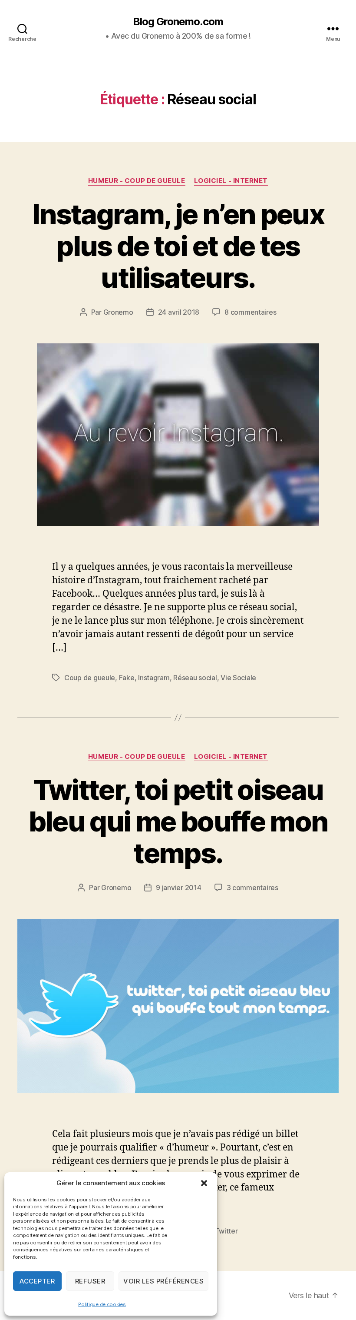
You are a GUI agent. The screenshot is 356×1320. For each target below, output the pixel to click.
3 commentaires (252, 887)
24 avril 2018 (179, 312)
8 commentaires (250, 312)
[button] (204, 1183)
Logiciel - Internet (231, 181)
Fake (127, 677)
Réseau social (195, 677)
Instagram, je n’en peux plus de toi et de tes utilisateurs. (178, 245)
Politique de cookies (102, 1304)
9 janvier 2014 (178, 887)
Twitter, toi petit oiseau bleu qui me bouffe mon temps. (178, 821)
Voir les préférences (163, 1281)
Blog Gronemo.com (178, 22)
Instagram (154, 677)
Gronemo (118, 312)
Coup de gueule (89, 677)
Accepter (37, 1281)
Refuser (90, 1281)
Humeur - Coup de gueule (136, 181)
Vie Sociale (238, 677)
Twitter (225, 1231)
